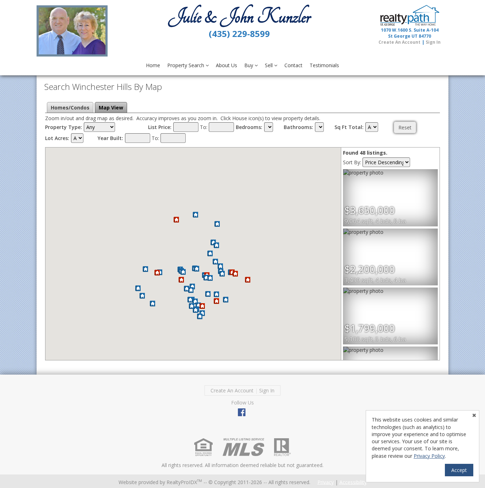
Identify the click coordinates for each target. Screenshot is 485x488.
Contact (293, 65)
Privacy (325, 481)
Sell (269, 65)
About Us (226, 65)
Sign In (433, 42)
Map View (111, 107)
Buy (249, 65)
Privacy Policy (429, 455)
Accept (459, 470)
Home (153, 65)
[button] (145, 269)
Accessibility (353, 481)
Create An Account (399, 42)
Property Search (186, 65)
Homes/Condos (70, 107)
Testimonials (324, 65)
